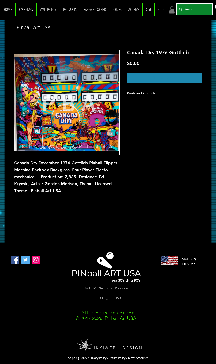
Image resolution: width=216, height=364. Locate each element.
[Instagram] (36, 260)
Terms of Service (138, 358)
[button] (26, 9)
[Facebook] (15, 260)
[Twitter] (25, 260)
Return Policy (117, 358)
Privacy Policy (98, 358)
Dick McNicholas (98, 287)
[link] (172, 9)
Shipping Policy (77, 358)
